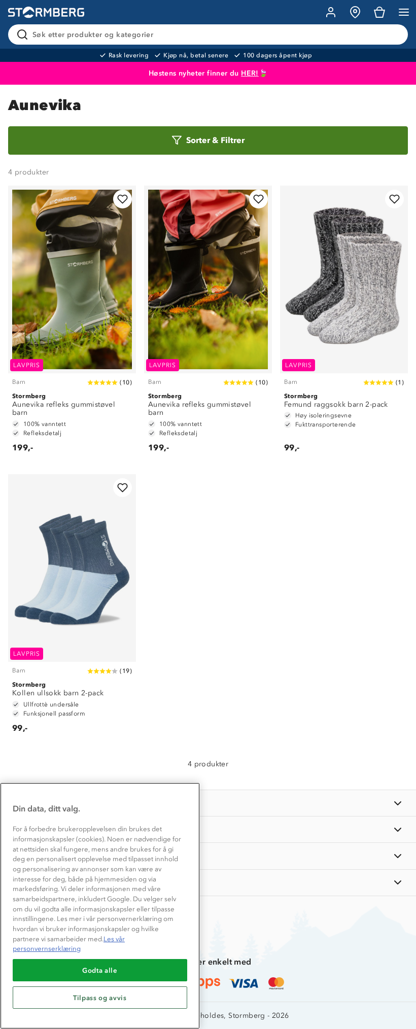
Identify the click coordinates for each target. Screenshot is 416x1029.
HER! (250, 73)
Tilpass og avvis (100, 997)
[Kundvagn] (379, 12)
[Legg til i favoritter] (122, 199)
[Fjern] (394, 34)
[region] (100, 906)
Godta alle (100, 970)
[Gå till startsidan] (46, 12)
